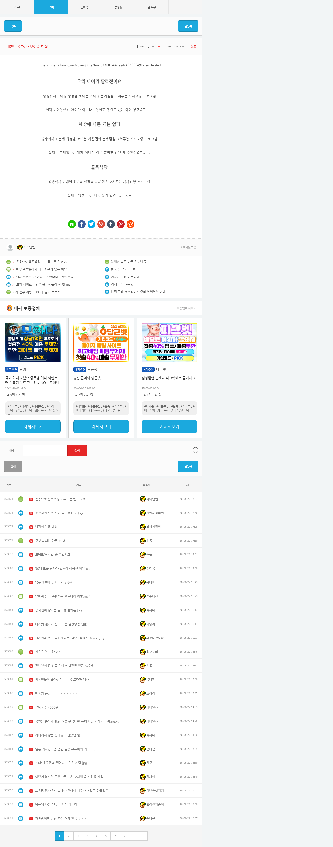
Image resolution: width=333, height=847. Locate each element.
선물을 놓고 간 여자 (48, 652)
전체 (12, 466)
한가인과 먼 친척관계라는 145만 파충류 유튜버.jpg (69, 638)
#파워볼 (81, 406)
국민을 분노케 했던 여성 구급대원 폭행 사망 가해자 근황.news (77, 721)
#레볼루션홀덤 (112, 410)
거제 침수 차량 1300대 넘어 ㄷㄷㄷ (36, 292)
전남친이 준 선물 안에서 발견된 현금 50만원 (65, 665)
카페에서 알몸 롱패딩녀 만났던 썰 (57, 735)
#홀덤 (28, 410)
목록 (12, 26)
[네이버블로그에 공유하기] (72, 224)
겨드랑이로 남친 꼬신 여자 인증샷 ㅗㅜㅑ (62, 818)
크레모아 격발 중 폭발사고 (52, 554)
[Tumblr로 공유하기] (111, 224)
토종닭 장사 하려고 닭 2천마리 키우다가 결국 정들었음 (71, 790)
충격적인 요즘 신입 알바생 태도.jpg (59, 513)
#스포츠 (12, 406)
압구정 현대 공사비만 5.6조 (53, 582)
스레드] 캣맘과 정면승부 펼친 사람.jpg (61, 763)
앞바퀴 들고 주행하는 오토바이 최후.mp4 (63, 596)
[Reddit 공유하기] (130, 224)
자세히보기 (33, 426)
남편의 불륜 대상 (46, 527)
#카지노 (24, 406)
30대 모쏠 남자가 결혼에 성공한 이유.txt (62, 568)
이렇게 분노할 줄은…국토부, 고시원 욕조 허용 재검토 (70, 777)
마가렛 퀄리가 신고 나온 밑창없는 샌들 (61, 624)
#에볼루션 (38, 406)
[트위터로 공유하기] (91, 224)
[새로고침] (195, 450)
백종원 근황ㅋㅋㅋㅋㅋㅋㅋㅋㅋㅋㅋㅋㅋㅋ (63, 693)
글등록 (188, 26)
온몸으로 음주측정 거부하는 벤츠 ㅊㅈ (41, 262)
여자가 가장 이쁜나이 (125, 277)
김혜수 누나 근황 (122, 284)
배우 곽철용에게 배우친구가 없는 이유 (41, 269)
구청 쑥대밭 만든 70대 (50, 540)
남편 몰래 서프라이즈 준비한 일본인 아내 (138, 292)
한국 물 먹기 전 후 (123, 269)
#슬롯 (18, 410)
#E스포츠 (40, 410)
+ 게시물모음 (188, 247)
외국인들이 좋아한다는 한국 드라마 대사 (62, 679)
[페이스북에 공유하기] (81, 224)
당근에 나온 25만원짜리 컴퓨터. (56, 804)
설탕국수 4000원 (47, 707)
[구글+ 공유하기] (101, 224)
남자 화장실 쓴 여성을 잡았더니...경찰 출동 (45, 277)
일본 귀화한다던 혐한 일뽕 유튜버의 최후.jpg (65, 749)
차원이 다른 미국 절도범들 (128, 262)
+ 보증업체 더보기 (185, 308)
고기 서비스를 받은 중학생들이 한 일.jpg (43, 284)
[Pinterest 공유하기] (120, 224)
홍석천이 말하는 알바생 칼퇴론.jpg (58, 610)
